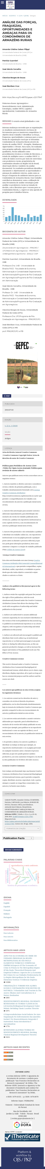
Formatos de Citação (16, 828)
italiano (7, 914)
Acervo (12, 16)
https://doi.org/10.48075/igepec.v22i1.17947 (24, 97)
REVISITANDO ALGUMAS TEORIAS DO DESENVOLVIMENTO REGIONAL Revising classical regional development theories (20, 1032)
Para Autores (8, 937)
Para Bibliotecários (11, 940)
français (7, 910)
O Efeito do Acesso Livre (15, 549)
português (8, 917)
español (7, 906)
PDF (8, 396)
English (6, 903)
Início (5, 16)
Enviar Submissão (13, 850)
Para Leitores (8, 933)
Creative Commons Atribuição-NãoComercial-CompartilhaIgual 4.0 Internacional (22, 563)
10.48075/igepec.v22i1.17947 (23, 816)
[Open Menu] (2, 2)
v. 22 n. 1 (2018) (23, 16)
